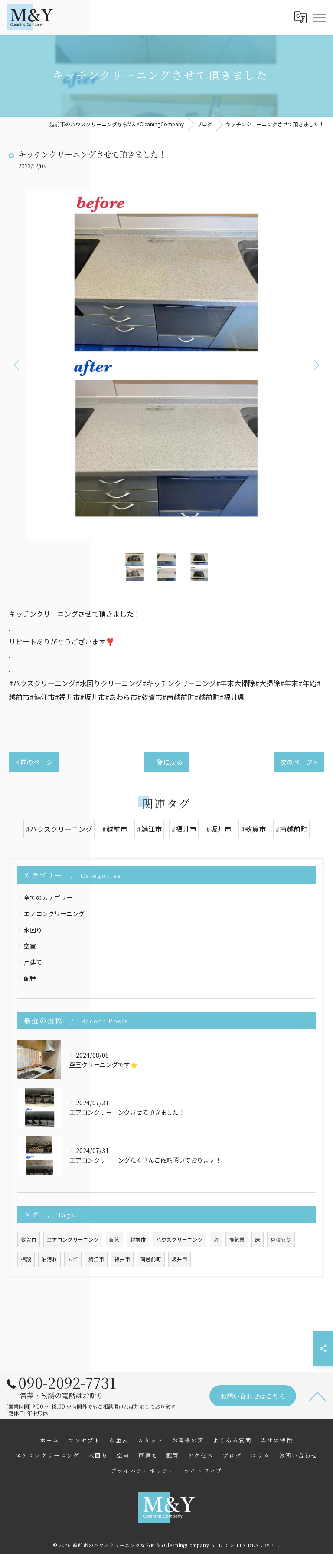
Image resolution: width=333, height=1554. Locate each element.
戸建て (33, 962)
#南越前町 (291, 829)
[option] (166, 364)
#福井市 (183, 829)
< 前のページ (34, 761)
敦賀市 (28, 1239)
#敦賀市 (253, 829)
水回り (33, 930)
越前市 (138, 1239)
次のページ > (299, 761)
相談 (26, 1258)
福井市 (122, 1258)
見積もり (281, 1239)
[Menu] (320, 16)
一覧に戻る (166, 761)
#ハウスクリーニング (59, 829)
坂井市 (179, 1258)
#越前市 (114, 829)
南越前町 (150, 1258)
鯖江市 (96, 1258)
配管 (30, 978)
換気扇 (237, 1239)
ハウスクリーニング (179, 1239)
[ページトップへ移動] (317, 1396)
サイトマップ (203, 1470)
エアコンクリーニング (54, 913)
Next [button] (315, 364)
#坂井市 (218, 829)
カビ (73, 1258)
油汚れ (49, 1258)
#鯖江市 (149, 829)
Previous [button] (17, 364)
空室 (30, 946)
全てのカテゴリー (48, 897)
